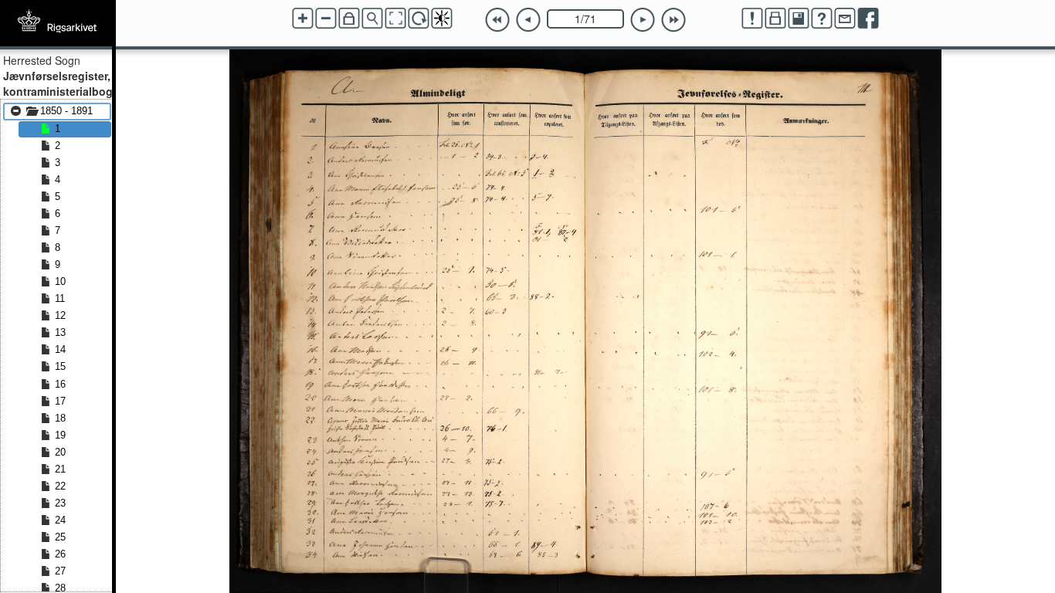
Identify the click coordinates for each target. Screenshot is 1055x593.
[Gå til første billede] (497, 20)
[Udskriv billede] (775, 18)
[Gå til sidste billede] (673, 20)
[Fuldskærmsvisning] (395, 18)
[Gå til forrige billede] (528, 20)
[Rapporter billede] (752, 18)
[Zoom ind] (303, 18)
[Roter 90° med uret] (418, 18)
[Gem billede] (798, 18)
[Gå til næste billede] (642, 20)
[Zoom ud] (326, 18)
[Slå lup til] (372, 18)
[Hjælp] (822, 18)
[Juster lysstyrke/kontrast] (442, 18)
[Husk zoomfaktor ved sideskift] (349, 18)
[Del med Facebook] (868, 18)
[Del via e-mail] (845, 18)
